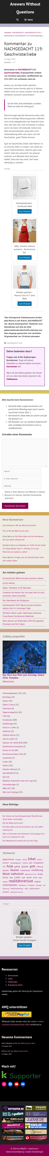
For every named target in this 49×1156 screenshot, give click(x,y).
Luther (5, 761)
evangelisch (38, 862)
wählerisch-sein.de (16, 892)
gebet (17, 866)
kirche (5, 877)
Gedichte (6, 731)
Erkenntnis (7, 708)
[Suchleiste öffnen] (18, 20)
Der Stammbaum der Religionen (16, 600)
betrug (24, 859)
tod (44, 885)
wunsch (6, 892)
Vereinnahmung (17, 888)
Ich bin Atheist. (9, 583)
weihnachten (34, 888)
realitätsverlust (21, 880)
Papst (40, 878)
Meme (5, 765)
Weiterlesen (8, 681)
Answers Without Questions (25, 8)
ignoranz (6, 870)
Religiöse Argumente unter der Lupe (18, 780)
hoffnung (39, 867)
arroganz (18, 859)
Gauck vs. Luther (9, 727)
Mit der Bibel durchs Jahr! (26, 525)
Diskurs (6, 700)
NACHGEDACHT (18, 32)
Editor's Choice (9, 704)
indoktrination (25, 870)
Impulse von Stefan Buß (12, 742)
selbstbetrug (23, 885)
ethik (30, 863)
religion (37, 881)
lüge (23, 877)
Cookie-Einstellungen (34, 1151)
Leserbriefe (7, 758)
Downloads (13, 975)
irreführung (37, 870)
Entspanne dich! (15, 985)
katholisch (17, 873)
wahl (26, 888)
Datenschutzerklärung (15, 1151)
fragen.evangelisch (10, 712)
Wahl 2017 (7, 788)
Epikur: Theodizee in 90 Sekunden (17, 587)
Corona (24, 863)
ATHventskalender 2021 (12, 693)
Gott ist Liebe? (9, 738)
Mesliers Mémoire (10, 769)
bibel (32, 858)
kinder (40, 874)
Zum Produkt (24, 211)
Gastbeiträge (8, 723)
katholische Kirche (30, 874)
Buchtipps (7, 697)
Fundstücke (7, 719)
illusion (14, 869)
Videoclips (12, 981)
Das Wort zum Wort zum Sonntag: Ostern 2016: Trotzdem (23, 676)
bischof (39, 859)
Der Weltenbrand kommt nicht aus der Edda (20, 840)
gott (32, 866)
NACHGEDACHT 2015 (33, 32)
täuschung (6, 889)
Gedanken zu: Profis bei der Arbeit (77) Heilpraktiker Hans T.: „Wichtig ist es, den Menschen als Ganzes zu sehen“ (24, 548)
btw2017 (6, 863)
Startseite (7, 32)
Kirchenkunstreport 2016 (13, 754)
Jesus (6, 873)
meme (29, 877)
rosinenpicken (10, 884)
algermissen (8, 859)
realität (5, 882)
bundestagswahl (15, 863)
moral (35, 877)
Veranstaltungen (9, 784)
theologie (39, 885)
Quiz (4, 777)
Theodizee (31, 885)
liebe (11, 877)
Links (10, 978)
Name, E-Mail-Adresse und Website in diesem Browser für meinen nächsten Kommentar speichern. (25, 494)
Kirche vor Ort (8, 750)
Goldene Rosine (9, 735)
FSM (4, 716)
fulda (10, 866)
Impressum (33, 1148)
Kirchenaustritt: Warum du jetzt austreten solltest (23, 578)
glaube (24, 866)
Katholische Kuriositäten (13, 746)
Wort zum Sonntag (10, 792)
